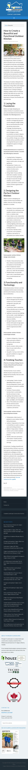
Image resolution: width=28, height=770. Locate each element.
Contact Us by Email (14, 14)
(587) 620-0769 (14, 11)
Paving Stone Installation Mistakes (12, 536)
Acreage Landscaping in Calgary (11, 582)
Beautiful (14, 489)
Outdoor (16, 490)
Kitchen (11, 490)
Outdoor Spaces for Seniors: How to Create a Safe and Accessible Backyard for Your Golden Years (14, 604)
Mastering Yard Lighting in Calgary (12, 587)
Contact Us (6, 505)
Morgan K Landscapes (14, 5)
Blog (10, 487)
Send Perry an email (6, 712)
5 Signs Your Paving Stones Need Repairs (13, 597)
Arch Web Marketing (20, 766)
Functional (6, 490)
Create (18, 489)
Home (6, 25)
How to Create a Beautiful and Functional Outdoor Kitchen (14, 34)
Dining (22, 489)
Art (11, 489)
